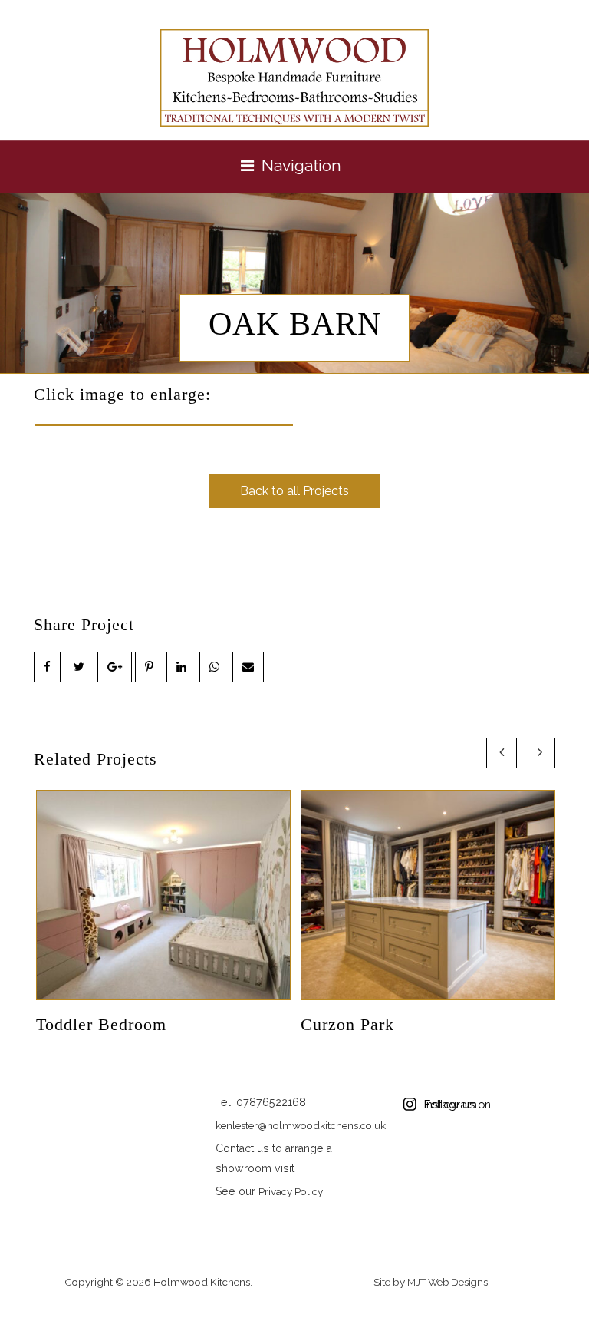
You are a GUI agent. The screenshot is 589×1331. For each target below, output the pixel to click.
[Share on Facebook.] (47, 667)
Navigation (301, 165)
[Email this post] (248, 667)
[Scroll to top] (559, 1322)
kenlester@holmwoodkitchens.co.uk (301, 1125)
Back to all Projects (294, 491)
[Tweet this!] (79, 667)
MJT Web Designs (447, 1282)
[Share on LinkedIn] (181, 667)
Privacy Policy (290, 1191)
